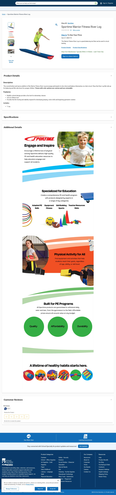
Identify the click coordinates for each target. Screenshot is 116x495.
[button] (106, 3)
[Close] (58, 480)
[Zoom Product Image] (56, 24)
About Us (86, 460)
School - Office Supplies (48, 460)
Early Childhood (45, 469)
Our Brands (87, 467)
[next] (11, 57)
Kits (60, 469)
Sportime (71, 23)
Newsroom (87, 457)
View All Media (11, 61)
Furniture (43, 457)
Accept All (52, 488)
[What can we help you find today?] (95, 3)
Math (42, 474)
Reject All (40, 488)
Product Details (66, 47)
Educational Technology (66, 474)
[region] (31, 485)
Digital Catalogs (103, 472)
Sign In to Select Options (70, 56)
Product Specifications (80, 47)
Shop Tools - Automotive (66, 476)
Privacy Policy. (30, 484)
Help (100, 457)
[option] (11, 26)
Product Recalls (103, 460)
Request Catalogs (104, 469)
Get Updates (83, 446)
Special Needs (63, 467)
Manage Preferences (11, 488)
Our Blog (101, 462)
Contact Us (87, 472)
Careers (86, 469)
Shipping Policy (103, 474)
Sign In (64, 35)
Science (61, 460)
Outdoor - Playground (65, 479)
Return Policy (102, 476)
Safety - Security (63, 457)
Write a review (76, 30)
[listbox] (11, 39)
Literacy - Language (47, 472)
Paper (42, 467)
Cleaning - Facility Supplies (67, 472)
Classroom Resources (65, 481)
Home (3, 14)
